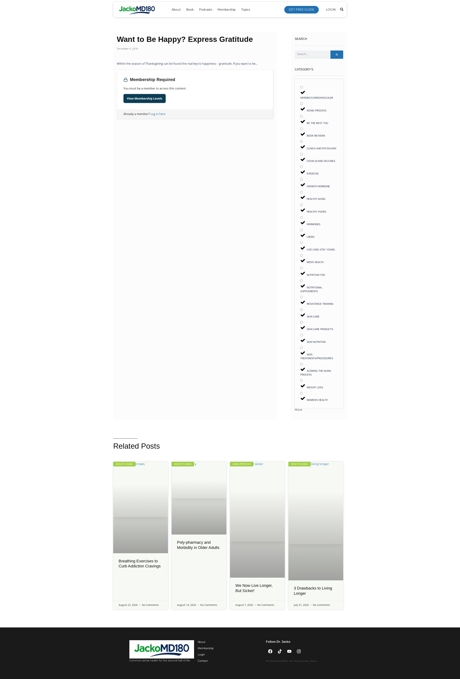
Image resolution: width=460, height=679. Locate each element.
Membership (226, 9)
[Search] (336, 54)
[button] (341, 9)
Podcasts (205, 9)
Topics (245, 9)
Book (190, 9)
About (176, 9)
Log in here (157, 114)
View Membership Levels (144, 98)
